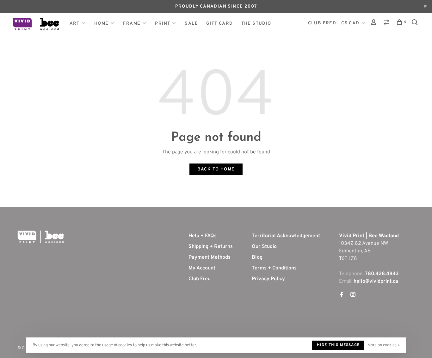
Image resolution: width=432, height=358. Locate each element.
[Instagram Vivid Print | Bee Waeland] (352, 295)
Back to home (216, 169)
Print (162, 23)
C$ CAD (351, 23)
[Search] (415, 23)
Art (75, 23)
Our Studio (264, 247)
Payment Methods (209, 257)
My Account (201, 268)
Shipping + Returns (210, 247)
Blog (257, 257)
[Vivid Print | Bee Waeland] (40, 237)
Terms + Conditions (274, 268)
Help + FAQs (202, 236)
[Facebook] (341, 295)
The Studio (256, 23)
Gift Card (219, 23)
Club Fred (199, 279)
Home (101, 23)
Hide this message (338, 345)
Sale (191, 23)
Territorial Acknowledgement (286, 236)
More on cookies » (383, 345)
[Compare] (387, 23)
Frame (131, 23)
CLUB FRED (322, 23)
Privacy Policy (268, 279)
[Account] (375, 23)
